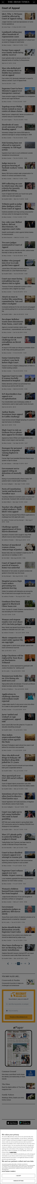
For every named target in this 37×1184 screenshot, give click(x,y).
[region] (18, 1156)
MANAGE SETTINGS (18, 1180)
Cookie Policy (13, 1152)
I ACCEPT (18, 1175)
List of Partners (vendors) (9, 1171)
